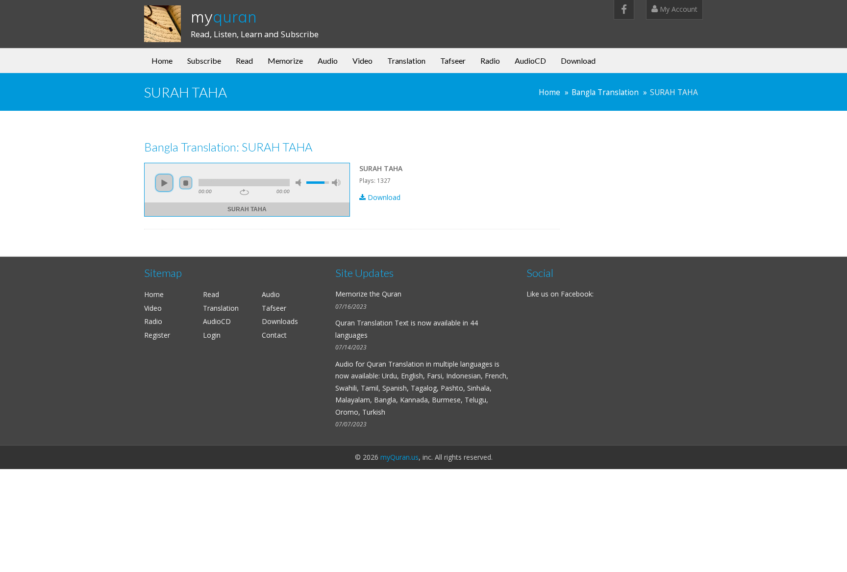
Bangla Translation (605, 92)
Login (212, 335)
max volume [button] (336, 182)
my (224, 16)
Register (157, 335)
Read (244, 60)
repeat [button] (244, 192)
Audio (328, 60)
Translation (406, 60)
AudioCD (530, 60)
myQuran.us (399, 457)
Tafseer (453, 60)
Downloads (280, 321)
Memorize (285, 60)
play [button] (164, 183)
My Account (678, 9)
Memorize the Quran (368, 293)
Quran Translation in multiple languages (430, 364)
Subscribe (204, 60)
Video (362, 60)
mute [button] (300, 182)
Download (578, 60)
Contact (274, 335)
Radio (490, 60)
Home (162, 60)
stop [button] (186, 183)
